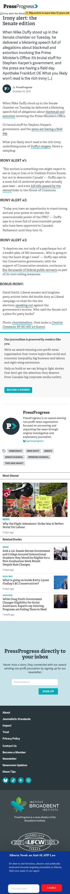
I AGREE (51, 887)
